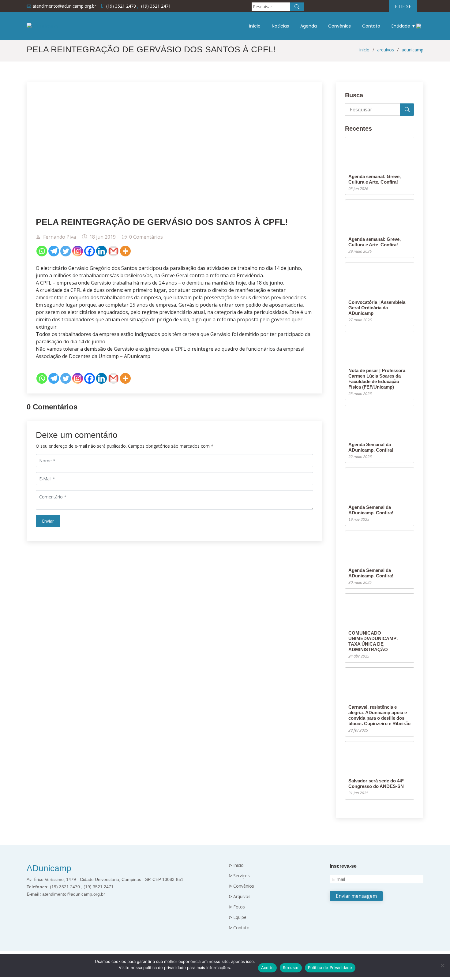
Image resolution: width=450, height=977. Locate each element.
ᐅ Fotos (237, 907)
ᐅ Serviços (239, 876)
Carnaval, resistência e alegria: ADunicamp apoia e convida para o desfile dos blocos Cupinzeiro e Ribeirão (379, 715)
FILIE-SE (403, 6)
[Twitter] (65, 251)
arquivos (385, 50)
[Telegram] (53, 251)
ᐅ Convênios (241, 886)
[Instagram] (77, 251)
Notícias (280, 26)
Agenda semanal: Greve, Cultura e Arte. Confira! (374, 179)
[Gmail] (113, 251)
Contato (371, 26)
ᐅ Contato (239, 928)
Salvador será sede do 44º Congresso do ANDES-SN (376, 783)
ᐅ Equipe (237, 917)
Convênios (339, 26)
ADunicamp (49, 868)
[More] (125, 251)
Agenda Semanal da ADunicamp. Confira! (370, 447)
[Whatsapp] (41, 251)
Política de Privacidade (330, 967)
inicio (364, 50)
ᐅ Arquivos (239, 896)
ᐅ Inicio (236, 865)
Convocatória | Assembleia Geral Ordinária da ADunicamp (376, 308)
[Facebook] (89, 251)
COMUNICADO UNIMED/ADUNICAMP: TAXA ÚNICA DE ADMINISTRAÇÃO (373, 641)
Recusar (291, 967)
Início (255, 26)
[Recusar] (442, 965)
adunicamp (412, 50)
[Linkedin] (101, 251)
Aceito (267, 967)
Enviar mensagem (356, 896)
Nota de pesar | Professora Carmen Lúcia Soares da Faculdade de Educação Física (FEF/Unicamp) (376, 379)
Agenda (308, 26)
